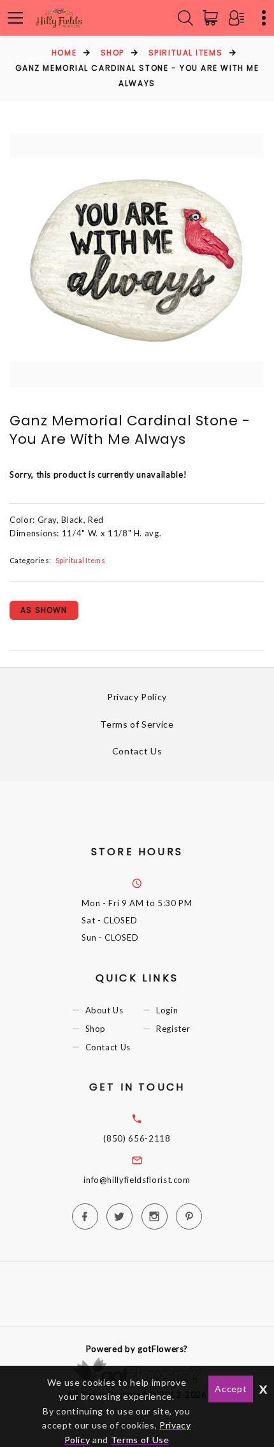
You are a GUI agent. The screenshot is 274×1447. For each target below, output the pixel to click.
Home (64, 52)
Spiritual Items (185, 52)
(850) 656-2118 (136, 1138)
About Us (104, 1010)
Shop (112, 52)
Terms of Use (140, 1439)
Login (167, 1010)
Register (173, 1029)
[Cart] (213, 18)
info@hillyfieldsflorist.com (137, 1180)
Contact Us (137, 751)
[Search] (185, 18)
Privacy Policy (137, 696)
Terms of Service (136, 724)
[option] (137, 260)
